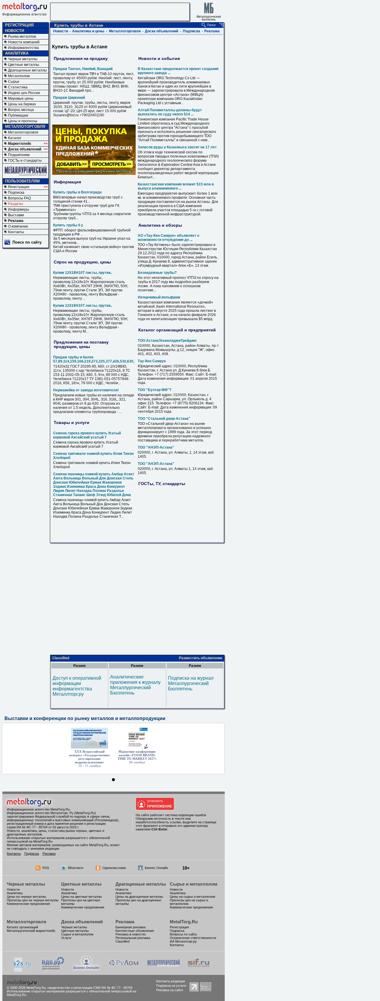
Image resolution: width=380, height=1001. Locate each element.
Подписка (16, 192)
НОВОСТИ (14, 30)
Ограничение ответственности (193, 938)
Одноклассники (114, 868)
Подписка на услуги (171, 985)
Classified (60, 658)
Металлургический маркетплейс (31, 930)
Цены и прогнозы (22, 121)
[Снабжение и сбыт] (22, 970)
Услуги (66, 938)
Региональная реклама (132, 938)
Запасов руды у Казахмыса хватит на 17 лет (177, 147)
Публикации (18, 115)
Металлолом (19, 76)
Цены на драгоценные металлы (139, 896)
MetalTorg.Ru (184, 921)
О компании (18, 226)
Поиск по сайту (27, 242)
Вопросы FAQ (19, 198)
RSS (45, 868)
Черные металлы (22, 59)
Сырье (13, 82)
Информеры (18, 209)
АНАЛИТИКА (16, 53)
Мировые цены (21, 98)
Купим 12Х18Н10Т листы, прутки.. (82, 273)
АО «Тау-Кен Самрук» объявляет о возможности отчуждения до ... (168, 237)
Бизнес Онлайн (156, 868)
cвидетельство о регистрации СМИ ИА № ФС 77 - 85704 (90, 987)
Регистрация (18, 187)
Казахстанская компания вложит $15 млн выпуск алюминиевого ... (176, 186)
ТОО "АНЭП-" (156, 447)
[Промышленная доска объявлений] (53, 969)
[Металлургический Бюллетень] (163, 969)
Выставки (16, 215)
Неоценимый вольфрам (159, 297)
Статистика (18, 87)
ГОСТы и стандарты (25, 160)
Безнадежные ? (157, 273)
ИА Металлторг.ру (183, 941)
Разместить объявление (200, 658)
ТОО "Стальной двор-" (164, 419)
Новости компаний (23, 42)
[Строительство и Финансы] (198, 969)
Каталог (14, 138)
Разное (79, 666)
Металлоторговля (23, 132)
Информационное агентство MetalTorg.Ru (38, 809)
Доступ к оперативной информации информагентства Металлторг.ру (77, 686)
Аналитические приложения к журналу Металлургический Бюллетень (135, 684)
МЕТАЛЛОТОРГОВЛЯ (25, 126)
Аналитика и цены (88, 31)
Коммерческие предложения (28, 903)
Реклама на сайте (169, 990)
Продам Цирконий (69, 98)
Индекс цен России (24, 93)
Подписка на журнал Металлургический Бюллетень (190, 683)
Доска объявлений (24, 149)
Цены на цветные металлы (81, 896)
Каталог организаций (22, 927)
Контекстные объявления (134, 930)
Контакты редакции (170, 981)
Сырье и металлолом (193, 883)
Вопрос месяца (21, 110)
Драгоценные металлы (27, 70)
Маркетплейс (19, 144)
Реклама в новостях (130, 934)
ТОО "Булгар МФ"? (154, 390)
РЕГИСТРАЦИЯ (19, 25)
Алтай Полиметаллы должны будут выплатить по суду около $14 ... (170, 112)
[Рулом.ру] (123, 969)
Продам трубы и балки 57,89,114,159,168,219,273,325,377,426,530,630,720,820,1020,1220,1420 (114, 359)
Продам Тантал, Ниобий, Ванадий (83, 69)
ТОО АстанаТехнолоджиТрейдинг (167, 341)
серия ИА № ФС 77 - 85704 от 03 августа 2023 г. (43, 827)
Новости (60, 31)
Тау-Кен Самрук (152, 361)
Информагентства (23, 48)
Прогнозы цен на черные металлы (32, 900)
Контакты (16, 232)
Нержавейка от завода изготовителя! (86, 390)
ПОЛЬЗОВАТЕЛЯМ (22, 181)
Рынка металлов (22, 36)
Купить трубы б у (68, 225)
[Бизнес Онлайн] (86, 969)
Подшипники (19, 155)
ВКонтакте (75, 868)
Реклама (15, 221)
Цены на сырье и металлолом (192, 896)
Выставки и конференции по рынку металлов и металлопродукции (84, 718)
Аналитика (15, 893)
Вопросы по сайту (183, 934)
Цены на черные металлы (26, 896)
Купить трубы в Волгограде (77, 192)
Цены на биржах (22, 104)
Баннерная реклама (130, 927)
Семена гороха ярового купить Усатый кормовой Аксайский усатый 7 (87, 435)
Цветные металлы (23, 65)
